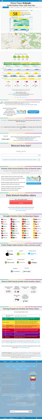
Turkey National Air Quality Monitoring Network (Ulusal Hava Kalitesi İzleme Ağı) (21, 401)
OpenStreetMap (35, 48)
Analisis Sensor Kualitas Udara (7, 382)
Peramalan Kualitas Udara (6, 388)
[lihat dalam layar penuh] (31, 10)
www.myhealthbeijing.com (24, 347)
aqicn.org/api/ (35, 140)
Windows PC (9, 259)
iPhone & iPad (10, 251)
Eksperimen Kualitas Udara (7, 381)
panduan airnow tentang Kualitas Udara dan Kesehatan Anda (26, 342)
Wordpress (15, 268)
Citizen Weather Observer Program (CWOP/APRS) (21, 400)
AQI (12, 10)
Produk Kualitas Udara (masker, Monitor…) (9, 389)
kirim (30, 411)
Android (21, 251)
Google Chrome (21, 259)
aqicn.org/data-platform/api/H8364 (25, 139)
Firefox (32, 259)
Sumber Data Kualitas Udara (7, 386)
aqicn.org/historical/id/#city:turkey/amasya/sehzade (20, 208)
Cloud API (27, 268)
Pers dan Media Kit (5, 375)
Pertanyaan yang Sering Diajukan (10, 384)
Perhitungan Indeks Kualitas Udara (8, 387)
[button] (16, 34)
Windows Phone (32, 251)
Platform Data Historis (6, 392)
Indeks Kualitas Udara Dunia (28, 353)
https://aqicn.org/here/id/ (21, 124)
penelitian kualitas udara (8, 378)
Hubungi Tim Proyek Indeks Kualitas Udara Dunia (11, 374)
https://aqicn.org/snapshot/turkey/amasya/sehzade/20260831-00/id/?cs (21, 130)
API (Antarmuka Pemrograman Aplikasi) (9, 391)
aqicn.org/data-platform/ (21, 210)
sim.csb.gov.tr (26, 103)
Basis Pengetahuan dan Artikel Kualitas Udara (10, 380)
